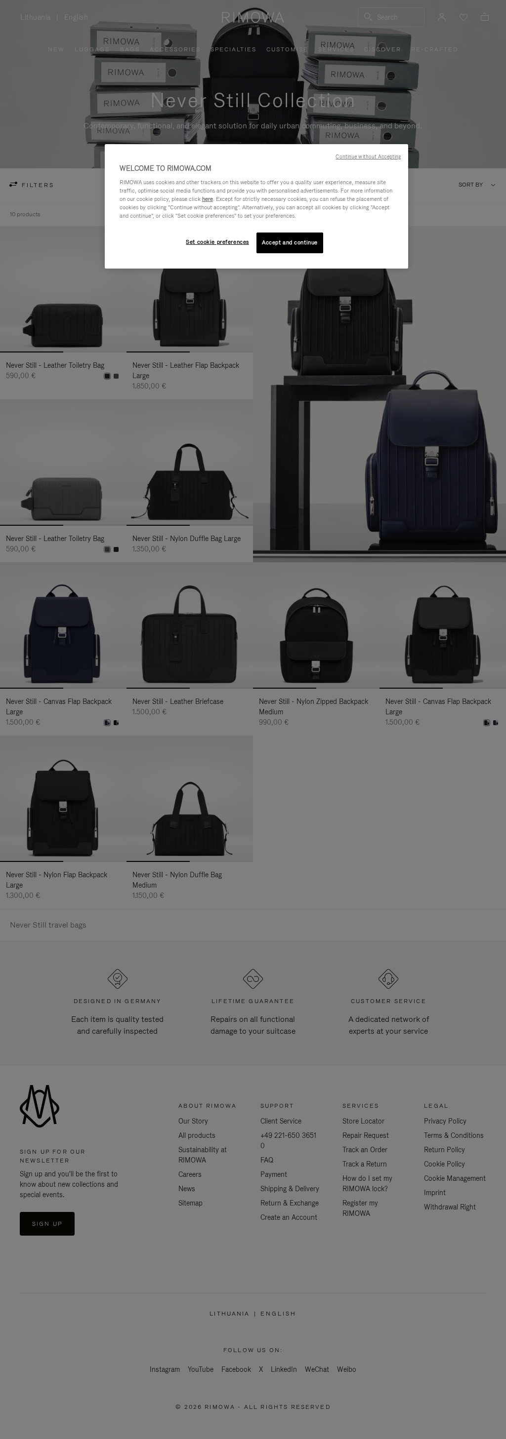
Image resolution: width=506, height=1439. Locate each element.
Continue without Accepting (368, 156)
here (207, 199)
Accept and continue (290, 242)
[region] (256, 206)
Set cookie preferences (217, 242)
